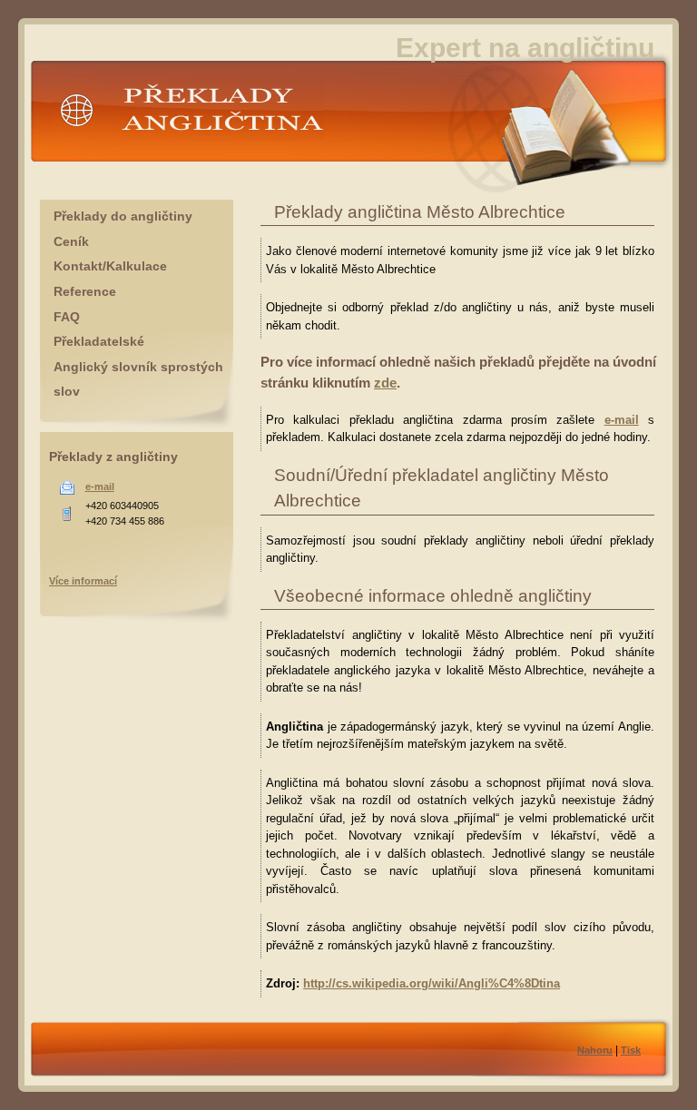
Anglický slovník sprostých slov (138, 379)
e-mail (621, 420)
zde (385, 382)
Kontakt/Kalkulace (110, 266)
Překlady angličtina (106, 149)
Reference (85, 291)
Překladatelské (99, 341)
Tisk (631, 1050)
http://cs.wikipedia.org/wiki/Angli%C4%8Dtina (431, 983)
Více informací (83, 580)
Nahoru (595, 1050)
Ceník (71, 241)
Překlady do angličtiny (123, 216)
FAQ (67, 316)
